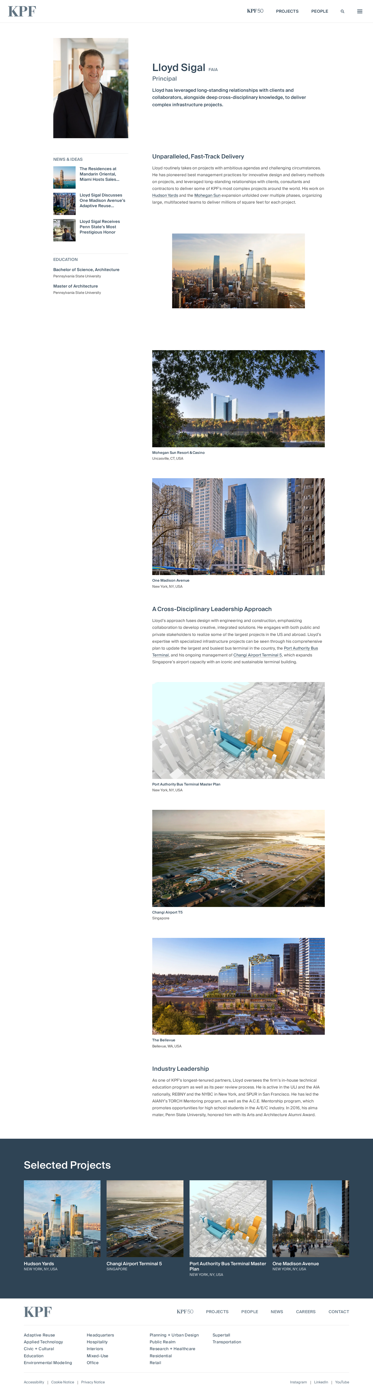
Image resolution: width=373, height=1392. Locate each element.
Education (34, 1356)
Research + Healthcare (173, 1348)
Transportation (227, 1342)
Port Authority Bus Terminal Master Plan (186, 784)
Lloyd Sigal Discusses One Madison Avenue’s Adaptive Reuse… (102, 200)
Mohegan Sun (207, 195)
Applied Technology (43, 1342)
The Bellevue (163, 1040)
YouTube (342, 1382)
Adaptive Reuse (39, 1335)
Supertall (221, 1335)
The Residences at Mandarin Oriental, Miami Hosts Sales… (99, 174)
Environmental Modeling (48, 1362)
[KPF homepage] (22, 11)
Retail (155, 1362)
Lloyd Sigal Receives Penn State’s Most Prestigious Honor (100, 227)
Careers (306, 1311)
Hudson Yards (165, 195)
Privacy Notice (93, 1382)
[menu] (358, 11)
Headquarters (100, 1335)
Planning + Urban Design (174, 1335)
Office (93, 1362)
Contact (339, 1311)
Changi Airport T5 (167, 912)
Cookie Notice (62, 1382)
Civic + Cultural (39, 1348)
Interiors (95, 1348)
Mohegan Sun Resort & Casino (178, 453)
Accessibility (34, 1382)
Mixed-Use (98, 1356)
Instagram (298, 1382)
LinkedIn (321, 1382)
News (277, 1311)
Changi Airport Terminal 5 (257, 655)
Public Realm (163, 1342)
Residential (161, 1356)
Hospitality (97, 1342)
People (249, 1311)
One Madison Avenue (171, 581)
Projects (217, 1311)
